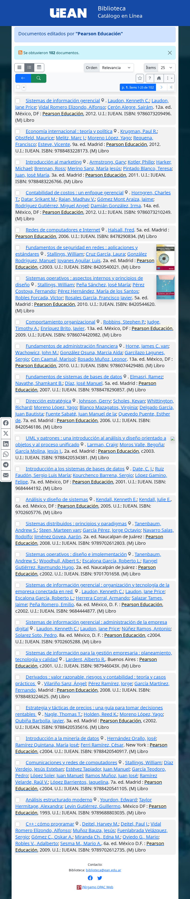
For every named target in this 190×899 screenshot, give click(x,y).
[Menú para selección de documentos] (24, 87)
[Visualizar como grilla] (39, 67)
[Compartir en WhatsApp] (6, 455)
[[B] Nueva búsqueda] (39, 78)
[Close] (169, 52)
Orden (91, 67)
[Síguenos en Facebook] (90, 879)
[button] (150, 78)
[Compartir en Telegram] (6, 465)
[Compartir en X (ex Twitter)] (6, 434)
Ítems (151, 67)
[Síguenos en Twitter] (99, 879)
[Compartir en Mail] (6, 475)
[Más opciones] (169, 78)
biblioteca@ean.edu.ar (103, 870)
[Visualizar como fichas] (19, 67)
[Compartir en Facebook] (6, 423)
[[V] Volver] (23, 78)
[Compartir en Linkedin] (6, 444)
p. (138, 87)
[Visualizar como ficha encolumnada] (29, 67)
